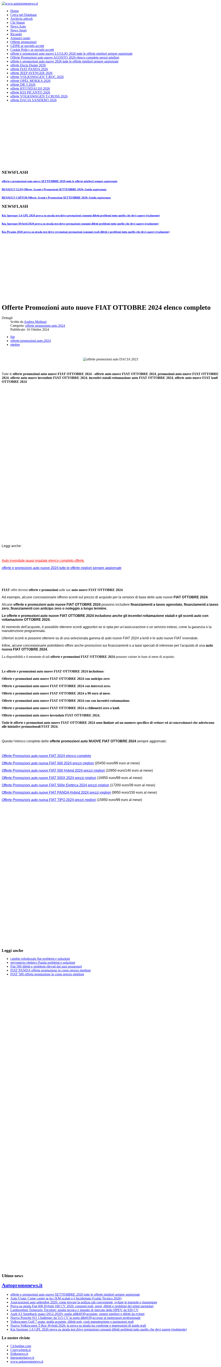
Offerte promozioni (23, 42)
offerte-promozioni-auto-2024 (30, 341)
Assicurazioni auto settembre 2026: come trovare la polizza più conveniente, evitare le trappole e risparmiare (83, 1302)
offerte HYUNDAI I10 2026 (30, 88)
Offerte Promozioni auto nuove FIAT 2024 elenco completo (46, 756)
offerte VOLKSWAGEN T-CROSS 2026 (39, 96)
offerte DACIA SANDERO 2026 (33, 100)
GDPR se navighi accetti (27, 46)
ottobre (15, 344)
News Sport (18, 30)
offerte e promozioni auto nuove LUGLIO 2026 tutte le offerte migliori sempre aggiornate (71, 53)
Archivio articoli (21, 18)
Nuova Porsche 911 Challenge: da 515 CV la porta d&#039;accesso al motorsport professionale (75, 1318)
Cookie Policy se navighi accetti (32, 50)
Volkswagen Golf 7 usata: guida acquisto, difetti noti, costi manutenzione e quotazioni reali (72, 1321)
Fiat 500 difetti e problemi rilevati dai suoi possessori (46, 966)
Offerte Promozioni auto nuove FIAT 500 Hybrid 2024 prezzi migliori (53, 770)
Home (14, 11)
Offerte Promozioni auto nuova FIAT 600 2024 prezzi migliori (48, 763)
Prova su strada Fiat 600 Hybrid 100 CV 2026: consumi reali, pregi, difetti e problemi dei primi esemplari (81, 1306)
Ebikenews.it (19, 1354)
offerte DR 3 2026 (22, 84)
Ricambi (16, 34)
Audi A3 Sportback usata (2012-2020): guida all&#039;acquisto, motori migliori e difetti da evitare (77, 1314)
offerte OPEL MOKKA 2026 (30, 81)
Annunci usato (20, 38)
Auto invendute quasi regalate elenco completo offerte (43, 560)
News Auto (18, 26)
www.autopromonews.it (26, 1361)
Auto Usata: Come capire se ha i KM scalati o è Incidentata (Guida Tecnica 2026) (66, 1298)
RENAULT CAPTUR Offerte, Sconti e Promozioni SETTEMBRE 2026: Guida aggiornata (56, 197)
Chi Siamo (17, 22)
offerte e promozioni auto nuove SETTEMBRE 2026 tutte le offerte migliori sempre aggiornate (59, 181)
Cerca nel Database (23, 15)
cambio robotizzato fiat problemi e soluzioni (40, 958)
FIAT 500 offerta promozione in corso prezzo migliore (47, 974)
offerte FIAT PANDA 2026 (29, 69)
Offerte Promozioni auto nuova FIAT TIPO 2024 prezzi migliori (49, 800)
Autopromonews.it (22, 1285)
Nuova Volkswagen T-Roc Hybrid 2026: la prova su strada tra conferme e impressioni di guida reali (78, 1325)
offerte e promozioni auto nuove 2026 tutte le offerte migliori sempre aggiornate (64, 61)
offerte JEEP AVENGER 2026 (31, 73)
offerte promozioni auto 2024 (45, 325)
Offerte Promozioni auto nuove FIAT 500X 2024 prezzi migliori (49, 778)
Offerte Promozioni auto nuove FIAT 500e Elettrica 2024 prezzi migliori (55, 785)
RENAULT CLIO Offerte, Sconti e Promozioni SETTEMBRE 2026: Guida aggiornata (54, 189)
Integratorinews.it (22, 1357)
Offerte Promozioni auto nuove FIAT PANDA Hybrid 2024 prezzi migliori (56, 792)
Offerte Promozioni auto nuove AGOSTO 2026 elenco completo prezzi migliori (64, 57)
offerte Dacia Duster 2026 (28, 65)
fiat (12, 337)
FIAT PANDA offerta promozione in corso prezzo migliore (50, 970)
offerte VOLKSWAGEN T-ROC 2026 (37, 77)
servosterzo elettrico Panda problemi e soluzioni (42, 962)
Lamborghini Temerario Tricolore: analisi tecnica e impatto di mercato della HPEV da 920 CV (74, 1310)
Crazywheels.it (20, 1350)
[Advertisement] (110, 136)
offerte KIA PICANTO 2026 (30, 92)
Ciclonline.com (20, 1346)
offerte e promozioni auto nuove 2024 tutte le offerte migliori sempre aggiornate (62, 568)
